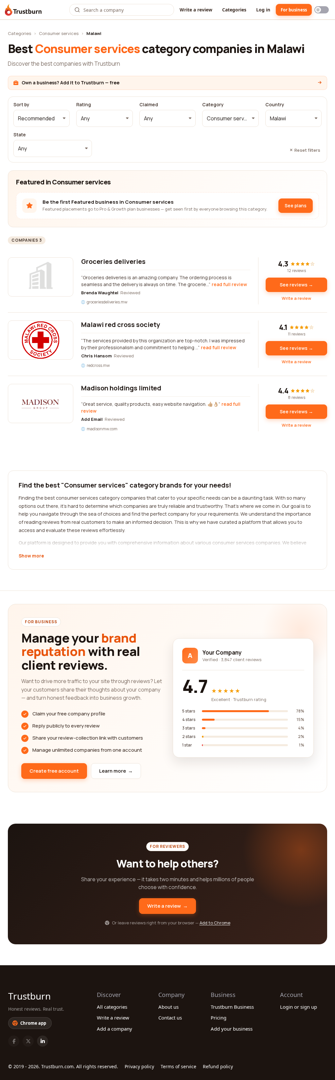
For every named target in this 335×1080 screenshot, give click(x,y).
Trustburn (29, 996)
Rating (83, 104)
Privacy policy (139, 1066)
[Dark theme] (321, 9)
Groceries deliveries (113, 261)
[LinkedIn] (42, 1041)
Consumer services (59, 33)
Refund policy (218, 1066)
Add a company (114, 1028)
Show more (31, 556)
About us (168, 1006)
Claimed (148, 104)
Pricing (218, 1017)
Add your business (232, 1028)
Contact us (170, 1017)
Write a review (196, 10)
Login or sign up (298, 1006)
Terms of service (178, 1066)
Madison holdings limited (121, 388)
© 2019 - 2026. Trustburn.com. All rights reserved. (63, 1066)
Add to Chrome (215, 923)
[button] (41, 118)
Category (213, 104)
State (19, 134)
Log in (263, 10)
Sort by (21, 104)
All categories (112, 1006)
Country (274, 104)
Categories (234, 10)
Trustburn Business (232, 1006)
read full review (229, 284)
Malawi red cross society (120, 324)
